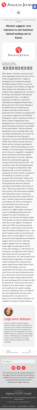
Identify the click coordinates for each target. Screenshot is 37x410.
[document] (18, 205)
